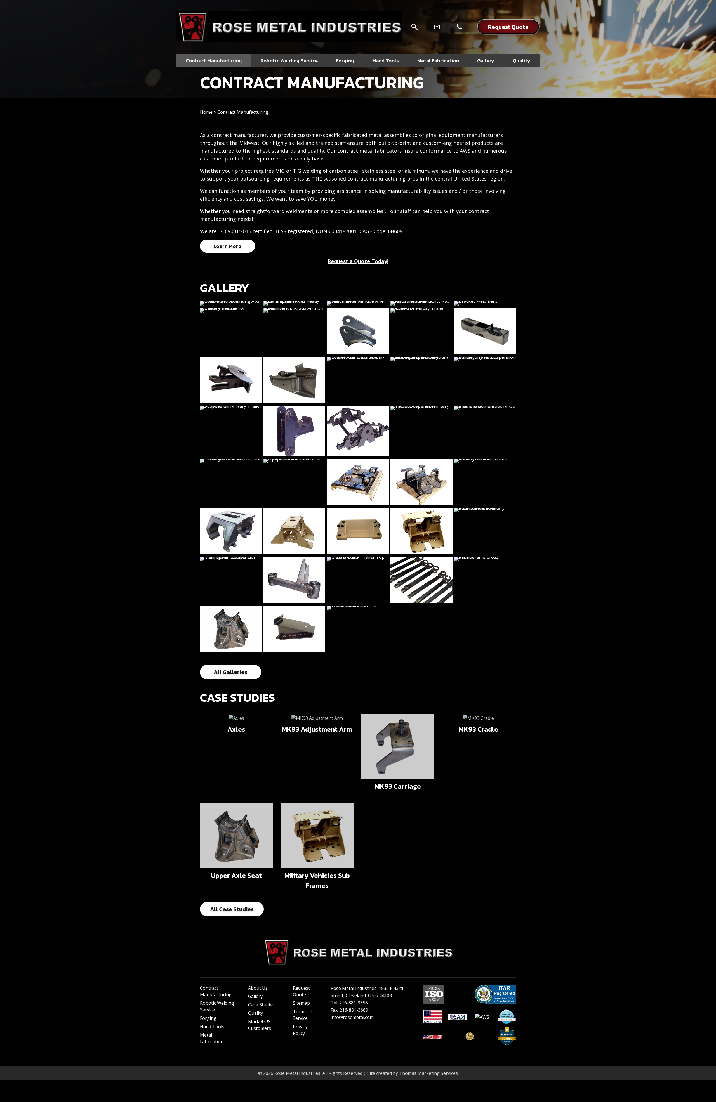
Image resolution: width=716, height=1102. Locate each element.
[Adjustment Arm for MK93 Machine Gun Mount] (421, 303)
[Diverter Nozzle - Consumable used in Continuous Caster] (485, 331)
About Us (258, 988)
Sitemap (301, 1003)
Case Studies (261, 1005)
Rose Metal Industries (297, 1073)
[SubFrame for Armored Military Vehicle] (485, 482)
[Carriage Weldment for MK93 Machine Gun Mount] (231, 482)
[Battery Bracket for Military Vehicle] (231, 331)
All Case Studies (232, 909)
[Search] (414, 26)
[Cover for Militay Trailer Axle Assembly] (421, 331)
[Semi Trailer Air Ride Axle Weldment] (358, 303)
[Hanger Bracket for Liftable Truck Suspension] (294, 380)
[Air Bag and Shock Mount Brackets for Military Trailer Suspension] (421, 380)
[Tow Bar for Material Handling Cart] (421, 580)
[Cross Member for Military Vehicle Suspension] (358, 531)
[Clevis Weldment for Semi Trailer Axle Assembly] (358, 331)
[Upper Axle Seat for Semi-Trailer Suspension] (231, 629)
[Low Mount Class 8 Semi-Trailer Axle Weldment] (358, 380)
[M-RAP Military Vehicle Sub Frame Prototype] (231, 531)
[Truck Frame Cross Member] (485, 580)
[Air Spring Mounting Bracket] (294, 629)
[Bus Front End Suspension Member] (294, 331)
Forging (208, 1018)
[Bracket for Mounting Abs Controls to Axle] (231, 303)
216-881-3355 (353, 1003)
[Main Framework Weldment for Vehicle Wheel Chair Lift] (358, 629)
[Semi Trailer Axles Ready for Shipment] (294, 303)
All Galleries (230, 672)
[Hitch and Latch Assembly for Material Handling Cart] (231, 380)
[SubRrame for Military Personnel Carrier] (421, 482)
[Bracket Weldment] (485, 303)
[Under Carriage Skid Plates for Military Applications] (358, 482)
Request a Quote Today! (358, 261)
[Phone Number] (459, 26)
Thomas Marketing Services (428, 1073)
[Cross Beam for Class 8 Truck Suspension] (294, 580)
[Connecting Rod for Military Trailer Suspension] (485, 380)
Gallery (255, 996)
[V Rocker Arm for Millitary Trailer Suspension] (421, 431)
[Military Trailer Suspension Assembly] (358, 431)
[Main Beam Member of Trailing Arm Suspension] (231, 580)
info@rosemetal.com (352, 1017)
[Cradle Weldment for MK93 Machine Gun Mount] (485, 431)
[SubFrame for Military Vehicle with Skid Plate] (294, 531)
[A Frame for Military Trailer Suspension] (231, 431)
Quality (255, 1013)
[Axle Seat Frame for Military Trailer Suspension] (294, 431)
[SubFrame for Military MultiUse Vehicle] (485, 531)
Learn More (227, 246)
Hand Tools (212, 1026)
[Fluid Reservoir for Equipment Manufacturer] (294, 482)
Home (206, 112)
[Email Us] (436, 26)
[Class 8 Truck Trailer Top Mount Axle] (358, 580)
